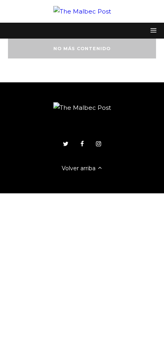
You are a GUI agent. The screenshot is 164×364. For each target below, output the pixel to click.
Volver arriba (79, 168)
